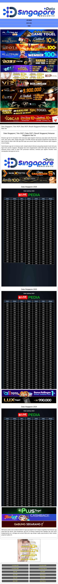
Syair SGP (42, 577)
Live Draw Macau (43, 568)
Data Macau (43, 574)
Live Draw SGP (42, 565)
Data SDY (15, 574)
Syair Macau (43, 581)
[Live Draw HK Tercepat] (29, 550)
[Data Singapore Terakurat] (29, 32)
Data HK (15, 571)
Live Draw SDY (15, 568)
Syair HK (15, 577)
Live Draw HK (15, 565)
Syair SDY (15, 581)
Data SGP (43, 571)
